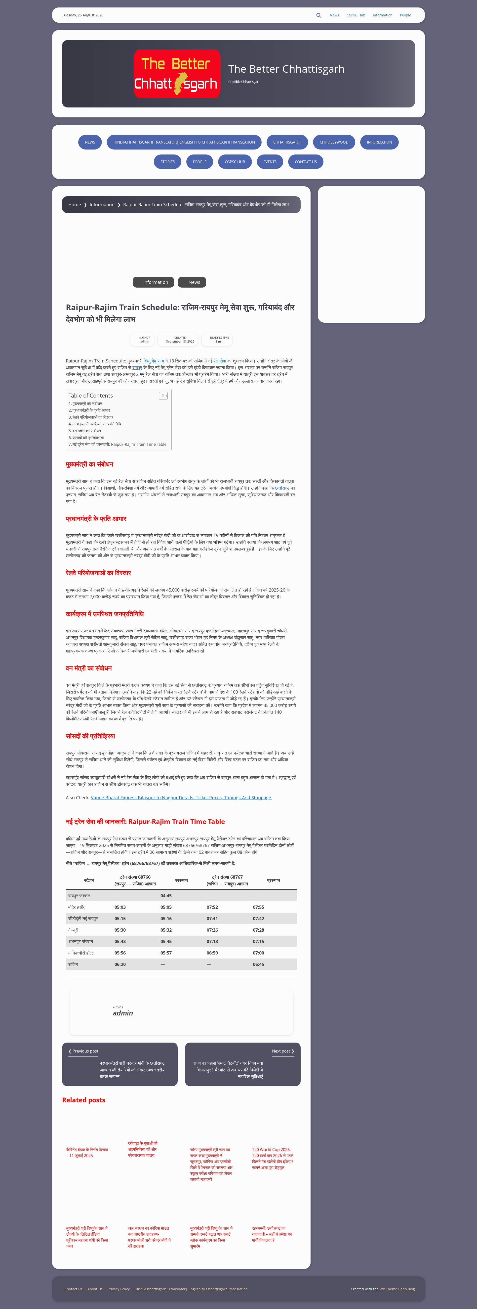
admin (144, 341)
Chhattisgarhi (287, 142)
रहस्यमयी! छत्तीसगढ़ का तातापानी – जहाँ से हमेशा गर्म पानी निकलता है (272, 1234)
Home (74, 204)
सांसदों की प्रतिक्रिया (88, 437)
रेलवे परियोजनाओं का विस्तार (93, 417)
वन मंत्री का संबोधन (87, 430)
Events (270, 161)
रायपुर (137, 367)
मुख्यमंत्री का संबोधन (87, 403)
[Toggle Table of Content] (160, 396)
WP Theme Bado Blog (397, 1289)
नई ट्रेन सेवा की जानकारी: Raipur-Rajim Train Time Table (119, 444)
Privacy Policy (119, 1289)
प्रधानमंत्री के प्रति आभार (91, 410)
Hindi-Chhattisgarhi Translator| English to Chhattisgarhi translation (184, 142)
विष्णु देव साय (154, 361)
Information (383, 15)
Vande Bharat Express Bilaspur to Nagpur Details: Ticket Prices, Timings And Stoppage (181, 798)
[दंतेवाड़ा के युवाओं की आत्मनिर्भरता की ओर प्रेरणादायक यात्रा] (150, 1125)
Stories (167, 161)
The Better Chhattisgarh (286, 68)
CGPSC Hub (356, 15)
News (334, 15)
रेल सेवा (220, 361)
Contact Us (306, 161)
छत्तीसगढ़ (282, 488)
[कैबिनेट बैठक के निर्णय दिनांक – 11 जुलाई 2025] (88, 1128)
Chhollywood (334, 142)
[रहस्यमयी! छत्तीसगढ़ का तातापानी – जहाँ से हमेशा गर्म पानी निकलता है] (274, 1206)
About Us (95, 1289)
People (405, 15)
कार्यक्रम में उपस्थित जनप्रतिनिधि (97, 424)
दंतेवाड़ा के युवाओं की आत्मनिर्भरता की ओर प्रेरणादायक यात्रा (143, 1149)
